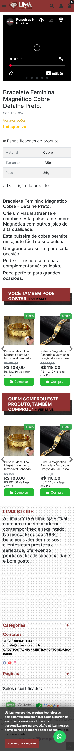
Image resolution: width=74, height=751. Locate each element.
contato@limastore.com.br (22, 645)
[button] (61, 6)
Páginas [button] (11, 673)
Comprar (20, 382)
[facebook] (5, 662)
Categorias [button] (14, 625)
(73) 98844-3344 (20, 641)
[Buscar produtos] (52, 6)
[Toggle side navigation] (4, 5)
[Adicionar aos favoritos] (9, 315)
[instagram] (15, 662)
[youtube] (10, 662)
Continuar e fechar (22, 743)
